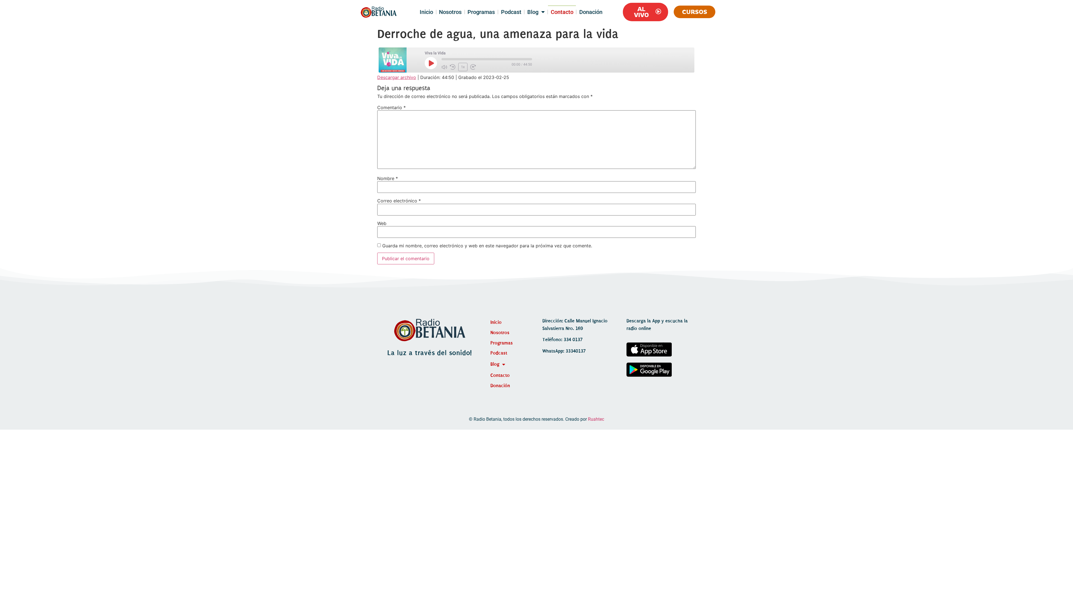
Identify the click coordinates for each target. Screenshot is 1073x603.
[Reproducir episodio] (431, 63)
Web (381, 223)
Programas (481, 12)
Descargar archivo (396, 77)
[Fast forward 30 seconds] (473, 67)
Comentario (391, 107)
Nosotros (450, 12)
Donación (590, 12)
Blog (532, 12)
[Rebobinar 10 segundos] (452, 67)
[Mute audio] (444, 67)
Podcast (511, 12)
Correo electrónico (399, 200)
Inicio (426, 12)
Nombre (387, 178)
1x (463, 67)
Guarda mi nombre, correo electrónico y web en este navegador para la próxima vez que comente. (487, 245)
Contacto (562, 12)
